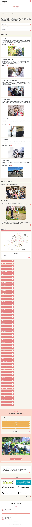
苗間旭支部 (3, 342)
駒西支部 (3, 317)
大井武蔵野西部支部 (4, 366)
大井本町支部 (3, 339)
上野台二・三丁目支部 (4, 334)
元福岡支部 (3, 323)
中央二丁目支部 (4, 285)
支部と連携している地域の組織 (6, 26)
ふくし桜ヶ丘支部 (4, 391)
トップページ (2, 13)
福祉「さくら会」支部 (4, 388)
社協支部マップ (4, 29)
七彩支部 (3, 404)
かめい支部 (3, 377)
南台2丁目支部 (4, 293)
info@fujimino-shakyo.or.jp (8, 511)
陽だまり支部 (3, 347)
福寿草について (4, 65)
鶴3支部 (3, 358)
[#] (23, 482)
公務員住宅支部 (4, 331)
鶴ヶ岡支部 (3, 355)
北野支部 (3, 274)
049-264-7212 (7, 509)
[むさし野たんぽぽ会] (8, 482)
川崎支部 (3, 304)
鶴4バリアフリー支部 (4, 361)
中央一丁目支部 (4, 282)
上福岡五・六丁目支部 (4, 271)
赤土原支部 (3, 385)
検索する (27, 257)
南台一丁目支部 (4, 290)
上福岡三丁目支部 (4, 266)
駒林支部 (3, 315)
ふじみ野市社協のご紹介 (7, 13)
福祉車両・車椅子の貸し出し (6, 145)
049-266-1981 (7, 517)
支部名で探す (16, 253)
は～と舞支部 (3, 396)
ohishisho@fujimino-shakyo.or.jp (9, 519)
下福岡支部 (3, 312)
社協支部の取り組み (4, 24)
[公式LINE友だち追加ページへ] (16, 469)
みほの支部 (3, 399)
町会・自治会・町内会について (25, 204)
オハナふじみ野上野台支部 (5, 336)
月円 (16, 422)
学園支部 (3, 380)
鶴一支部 (3, 353)
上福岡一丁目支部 (4, 260)
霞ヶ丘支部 (3, 298)
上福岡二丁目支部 (4, 263)
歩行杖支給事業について (5, 124)
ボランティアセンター (13, 459)
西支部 (2, 279)
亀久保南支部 (3, 350)
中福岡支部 (3, 309)
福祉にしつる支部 (4, 372)
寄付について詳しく (16, 431)
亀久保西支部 (3, 369)
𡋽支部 (2, 328)
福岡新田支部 (3, 320)
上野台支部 (3, 301)
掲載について (27, 496)
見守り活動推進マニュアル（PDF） (7, 44)
